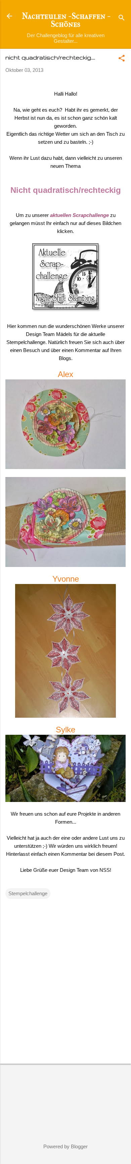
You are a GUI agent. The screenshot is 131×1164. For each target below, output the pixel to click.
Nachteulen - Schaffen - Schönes (65, 20)
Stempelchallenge (27, 893)
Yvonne (65, 578)
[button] (122, 58)
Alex (65, 374)
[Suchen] (122, 18)
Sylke (65, 729)
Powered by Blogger (65, 1146)
